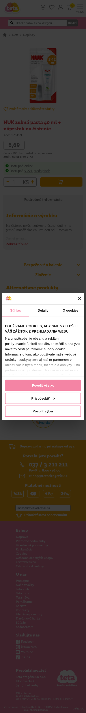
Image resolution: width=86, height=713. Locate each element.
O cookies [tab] (70, 310)
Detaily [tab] (43, 310)
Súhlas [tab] (15, 310)
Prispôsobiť (40, 398)
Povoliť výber (43, 411)
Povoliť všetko (43, 385)
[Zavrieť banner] (79, 298)
